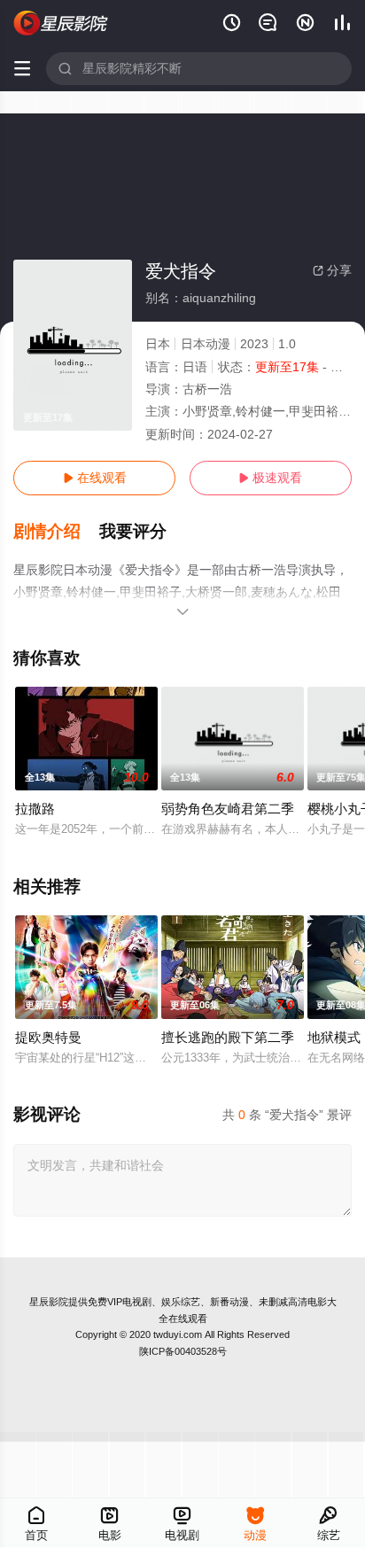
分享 (332, 270)
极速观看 (270, 478)
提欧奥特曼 (48, 1037)
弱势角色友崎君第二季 (227, 808)
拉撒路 (35, 808)
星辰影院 (48, 1301)
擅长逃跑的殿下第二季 (227, 1037)
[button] (56, 532)
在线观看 (95, 478)
